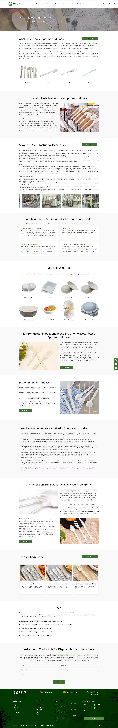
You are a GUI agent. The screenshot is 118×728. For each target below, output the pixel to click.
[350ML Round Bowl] (69, 309)
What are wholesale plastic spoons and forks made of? (36, 635)
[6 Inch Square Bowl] (48, 287)
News (71, 3)
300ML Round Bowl (89, 319)
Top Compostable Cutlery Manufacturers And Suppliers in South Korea (62, 706)
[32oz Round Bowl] (69, 287)
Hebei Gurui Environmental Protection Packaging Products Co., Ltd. (74, 655)
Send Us (25, 541)
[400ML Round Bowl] (28, 287)
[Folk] (69, 72)
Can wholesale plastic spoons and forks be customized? (36, 628)
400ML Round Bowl (28, 297)
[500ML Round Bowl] (48, 309)
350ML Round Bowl (69, 319)
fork (35, 125)
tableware (28, 43)
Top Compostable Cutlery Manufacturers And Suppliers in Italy (95, 584)
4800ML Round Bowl (28, 319)
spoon (29, 125)
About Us (55, 3)
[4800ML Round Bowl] (28, 309)
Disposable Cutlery (61, 274)
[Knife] (89, 72)
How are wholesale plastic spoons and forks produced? (36, 632)
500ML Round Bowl (49, 319)
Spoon (49, 82)
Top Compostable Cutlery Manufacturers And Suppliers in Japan (69, 584)
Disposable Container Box (89, 274)
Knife (89, 82)
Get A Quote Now (90, 38)
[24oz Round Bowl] (89, 287)
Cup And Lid (39, 709)
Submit (59, 682)
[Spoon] (48, 72)
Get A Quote (66, 367)
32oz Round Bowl (69, 297)
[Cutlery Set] (28, 72)
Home (37, 3)
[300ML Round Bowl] (89, 309)
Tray (37, 714)
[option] (28, 201)
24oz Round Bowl (89, 297)
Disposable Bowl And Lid (28, 274)
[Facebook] (100, 725)
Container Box (39, 707)
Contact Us (80, 3)
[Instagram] (103, 725)
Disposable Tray (74, 274)
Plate (37, 712)
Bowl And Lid (39, 704)
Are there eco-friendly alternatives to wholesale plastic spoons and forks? (42, 621)
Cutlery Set (28, 82)
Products (45, 3)
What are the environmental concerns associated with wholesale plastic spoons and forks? (46, 624)
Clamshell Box (39, 705)
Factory (64, 3)
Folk (69, 82)
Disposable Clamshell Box (45, 274)
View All (89, 556)
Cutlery (38, 710)
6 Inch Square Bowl (49, 297)
